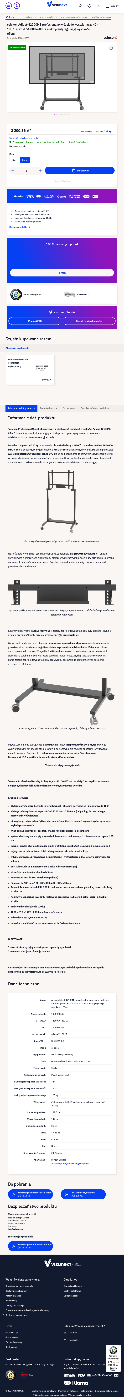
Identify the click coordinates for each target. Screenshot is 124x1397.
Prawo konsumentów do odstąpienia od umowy (27, 1310)
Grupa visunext (12, 1337)
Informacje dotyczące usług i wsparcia (70, 1163)
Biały (14, 160)
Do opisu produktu (18, 226)
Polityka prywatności (68, 1390)
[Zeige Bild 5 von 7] (64, 114)
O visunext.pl (11, 1332)
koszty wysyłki (83, 1394)
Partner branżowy (13, 1342)
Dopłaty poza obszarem (16, 1290)
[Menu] (8, 5)
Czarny (25, 160)
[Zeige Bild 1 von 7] (54, 114)
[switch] (113, 1369)
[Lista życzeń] (89, 6)
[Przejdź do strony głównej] (62, 5)
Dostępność (11, 1347)
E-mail (62, 272)
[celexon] (110, 37)
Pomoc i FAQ (11, 1300)
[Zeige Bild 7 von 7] (69, 114)
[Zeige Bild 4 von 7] (62, 114)
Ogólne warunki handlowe (44, 1390)
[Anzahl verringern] (12, 171)
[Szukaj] (80, 6)
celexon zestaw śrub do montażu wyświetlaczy (18, 363)
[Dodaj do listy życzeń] (111, 48)
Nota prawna (87, 1390)
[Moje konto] (98, 6)
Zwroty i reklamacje (14, 1305)
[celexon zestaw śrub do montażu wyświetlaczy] (41, 367)
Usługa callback (71, 1295)
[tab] (17, 348)
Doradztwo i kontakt (73, 1286)
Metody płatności (13, 1295)
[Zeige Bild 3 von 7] (59, 114)
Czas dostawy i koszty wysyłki (19, 1286)
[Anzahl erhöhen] (40, 171)
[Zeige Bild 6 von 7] (67, 114)
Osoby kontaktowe (72, 1290)
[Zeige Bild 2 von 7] (56, 114)
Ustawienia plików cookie (107, 1390)
